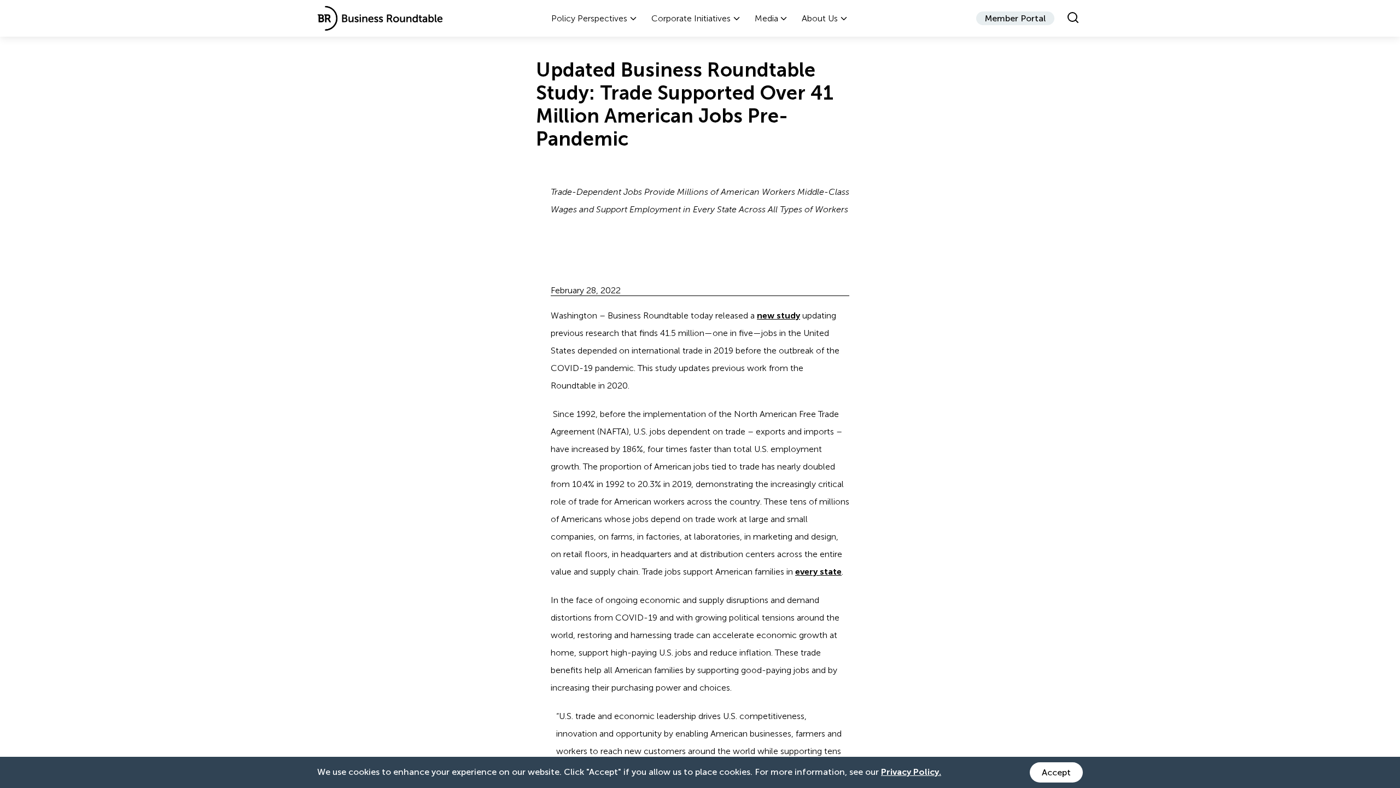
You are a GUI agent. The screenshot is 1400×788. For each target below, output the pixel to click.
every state (818, 571)
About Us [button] (820, 18)
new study (778, 315)
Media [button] (766, 18)
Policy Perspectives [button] (589, 18)
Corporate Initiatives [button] (691, 18)
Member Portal (1015, 18)
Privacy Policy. (911, 772)
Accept (1056, 772)
